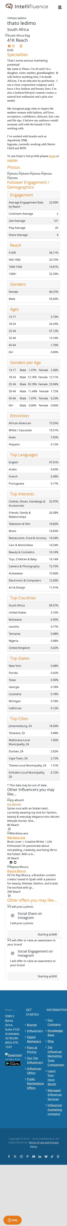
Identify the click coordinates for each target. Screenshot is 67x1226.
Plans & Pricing (32, 1049)
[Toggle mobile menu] (60, 7)
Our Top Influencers (33, 1060)
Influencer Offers (33, 1070)
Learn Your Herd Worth (52, 1077)
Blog (51, 1041)
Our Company (54, 1022)
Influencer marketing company (54, 1109)
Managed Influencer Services (54, 1094)
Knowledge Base (54, 1033)
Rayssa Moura (16, 871)
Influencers (33, 1031)
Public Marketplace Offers (33, 1083)
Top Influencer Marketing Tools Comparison (54, 1056)
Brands (32, 1025)
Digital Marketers (33, 1039)
